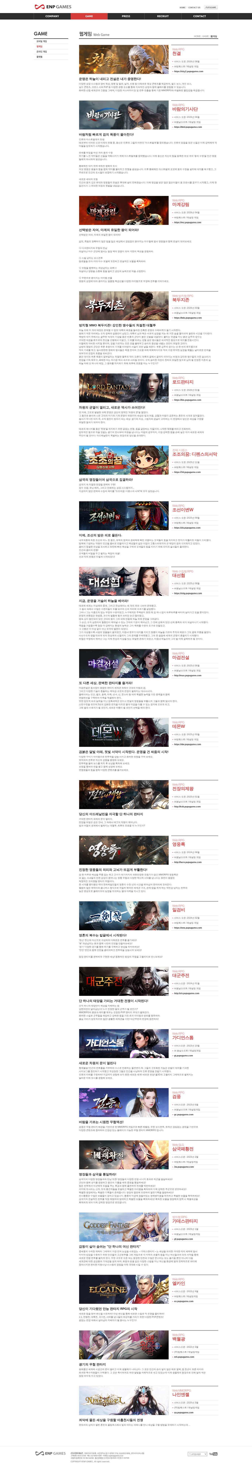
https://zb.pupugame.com (187, 528)
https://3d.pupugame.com (187, 472)
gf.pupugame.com (183, 1239)
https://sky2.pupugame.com (188, 71)
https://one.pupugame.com (188, 928)
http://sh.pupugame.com (186, 993)
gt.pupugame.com (183, 1055)
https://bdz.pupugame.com (188, 318)
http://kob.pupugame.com (187, 806)
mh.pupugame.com (184, 1357)
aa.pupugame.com (184, 1412)
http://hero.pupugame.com (188, 862)
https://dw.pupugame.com (187, 744)
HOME (197, 36)
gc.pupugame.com (184, 1114)
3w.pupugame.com (184, 1167)
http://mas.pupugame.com (187, 675)
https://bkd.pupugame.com (188, 127)
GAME (205, 36)
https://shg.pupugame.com (188, 593)
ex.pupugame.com (184, 1301)
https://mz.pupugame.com (187, 222)
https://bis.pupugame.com (187, 400)
